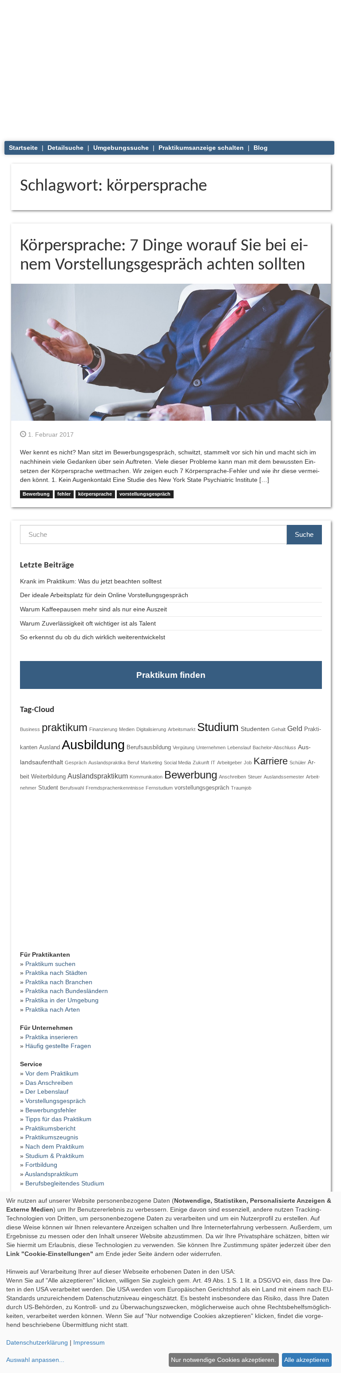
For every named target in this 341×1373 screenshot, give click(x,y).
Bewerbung (36, 494)
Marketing (151, 762)
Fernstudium (159, 787)
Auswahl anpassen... (35, 1359)
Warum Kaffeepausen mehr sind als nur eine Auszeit (93, 609)
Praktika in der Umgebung (62, 1000)
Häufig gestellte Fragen (58, 1045)
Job (248, 762)
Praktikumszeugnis (51, 1137)
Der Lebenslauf (46, 1091)
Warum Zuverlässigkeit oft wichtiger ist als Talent (88, 623)
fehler (64, 494)
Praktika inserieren (51, 1037)
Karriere (271, 761)
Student (48, 788)
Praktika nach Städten (56, 972)
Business (30, 729)
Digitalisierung (151, 729)
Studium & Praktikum (54, 1155)
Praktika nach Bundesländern (66, 990)
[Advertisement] (170, 66)
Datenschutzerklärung (37, 1342)
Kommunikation (146, 776)
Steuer (255, 776)
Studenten (255, 728)
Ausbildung (93, 744)
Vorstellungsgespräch (55, 1100)
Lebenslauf (239, 747)
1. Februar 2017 (50, 434)
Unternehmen (211, 747)
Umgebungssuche (121, 147)
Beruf (133, 762)
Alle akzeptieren (306, 1359)
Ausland (49, 747)
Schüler (297, 762)
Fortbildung (41, 1164)
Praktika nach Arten (52, 1009)
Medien (127, 729)
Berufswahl (72, 787)
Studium (218, 727)
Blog (261, 147)
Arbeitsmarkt (181, 729)
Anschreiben (232, 776)
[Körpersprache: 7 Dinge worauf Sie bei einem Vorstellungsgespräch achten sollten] (171, 351)
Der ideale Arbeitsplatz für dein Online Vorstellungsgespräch (104, 594)
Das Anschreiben (49, 1082)
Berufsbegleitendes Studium (64, 1183)
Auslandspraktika (107, 762)
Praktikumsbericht (50, 1128)
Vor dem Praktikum (52, 1073)
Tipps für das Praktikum (58, 1119)
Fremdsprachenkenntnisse (115, 787)
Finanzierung (103, 729)
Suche (304, 534)
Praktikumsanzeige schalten (201, 147)
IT (213, 762)
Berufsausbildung (149, 747)
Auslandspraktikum (97, 776)
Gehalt (278, 729)
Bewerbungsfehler (50, 1110)
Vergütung (183, 747)
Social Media (177, 762)
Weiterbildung (48, 777)
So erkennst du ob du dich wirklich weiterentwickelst (92, 637)
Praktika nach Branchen (58, 982)
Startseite (23, 147)
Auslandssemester (284, 776)
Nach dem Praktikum (54, 1146)
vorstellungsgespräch (144, 494)
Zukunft (201, 762)
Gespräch (76, 762)
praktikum (64, 727)
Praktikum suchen (50, 963)
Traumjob (241, 787)
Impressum (89, 1342)
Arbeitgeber (229, 762)
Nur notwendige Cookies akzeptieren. (223, 1359)
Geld (294, 728)
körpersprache (95, 494)
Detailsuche (65, 147)
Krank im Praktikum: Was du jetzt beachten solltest (91, 581)
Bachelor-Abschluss (274, 747)
